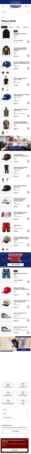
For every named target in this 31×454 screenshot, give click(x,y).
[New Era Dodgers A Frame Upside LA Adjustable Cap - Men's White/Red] (7, 72)
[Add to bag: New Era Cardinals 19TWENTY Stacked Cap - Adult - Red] (28, 294)
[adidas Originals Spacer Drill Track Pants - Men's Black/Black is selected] (2, 180)
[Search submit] (28, 12)
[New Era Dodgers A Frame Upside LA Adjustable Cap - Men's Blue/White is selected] (2, 72)
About (5, 409)
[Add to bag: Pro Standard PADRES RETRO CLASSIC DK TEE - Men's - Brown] (28, 128)
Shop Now (15, 450)
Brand (17, 27)
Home (2, 17)
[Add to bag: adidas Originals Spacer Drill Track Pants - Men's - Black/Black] (28, 175)
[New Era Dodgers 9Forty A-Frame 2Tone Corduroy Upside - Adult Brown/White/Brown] (7, 249)
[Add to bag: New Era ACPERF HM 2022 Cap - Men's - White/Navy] (28, 192)
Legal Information (7, 417)
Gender (11, 27)
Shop (4, 413)
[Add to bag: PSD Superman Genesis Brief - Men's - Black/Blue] (28, 281)
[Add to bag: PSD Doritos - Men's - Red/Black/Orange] (28, 230)
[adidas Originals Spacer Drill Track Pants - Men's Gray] (7, 180)
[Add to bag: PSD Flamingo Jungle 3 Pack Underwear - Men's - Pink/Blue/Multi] (28, 218)
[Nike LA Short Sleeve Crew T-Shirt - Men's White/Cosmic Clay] (7, 89)
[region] (15, 2)
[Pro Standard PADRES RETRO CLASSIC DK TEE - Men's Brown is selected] (2, 132)
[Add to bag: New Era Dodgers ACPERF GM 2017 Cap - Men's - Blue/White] (28, 102)
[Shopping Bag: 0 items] (28, 6)
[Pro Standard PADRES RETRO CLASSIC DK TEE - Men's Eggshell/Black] (7, 132)
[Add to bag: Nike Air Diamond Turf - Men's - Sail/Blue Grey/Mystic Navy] (28, 320)
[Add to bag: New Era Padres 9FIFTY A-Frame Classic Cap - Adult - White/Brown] (28, 306)
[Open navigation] (3, 6)
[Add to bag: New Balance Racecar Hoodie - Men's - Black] (28, 41)
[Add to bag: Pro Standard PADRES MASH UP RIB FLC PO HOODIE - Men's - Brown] (28, 55)
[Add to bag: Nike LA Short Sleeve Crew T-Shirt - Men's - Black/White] (28, 84)
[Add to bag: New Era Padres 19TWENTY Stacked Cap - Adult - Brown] (28, 161)
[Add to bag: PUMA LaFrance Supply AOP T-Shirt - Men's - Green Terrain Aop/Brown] (28, 115)
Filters (3, 27)
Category (25, 27)
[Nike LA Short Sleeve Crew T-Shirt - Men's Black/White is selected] (2, 89)
